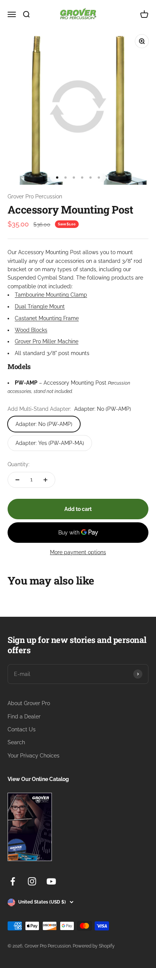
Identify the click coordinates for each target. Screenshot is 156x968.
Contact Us (22, 729)
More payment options (78, 552)
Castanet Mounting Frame (47, 318)
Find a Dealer (24, 716)
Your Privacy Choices (33, 756)
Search (16, 742)
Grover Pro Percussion (35, 196)
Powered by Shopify (94, 946)
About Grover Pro (29, 703)
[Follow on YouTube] (51, 881)
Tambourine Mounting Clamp (51, 295)
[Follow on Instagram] (32, 881)
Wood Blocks (31, 330)
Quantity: (19, 464)
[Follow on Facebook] (13, 881)
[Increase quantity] (45, 479)
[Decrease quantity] (17, 479)
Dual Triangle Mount (40, 306)
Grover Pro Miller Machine (46, 341)
